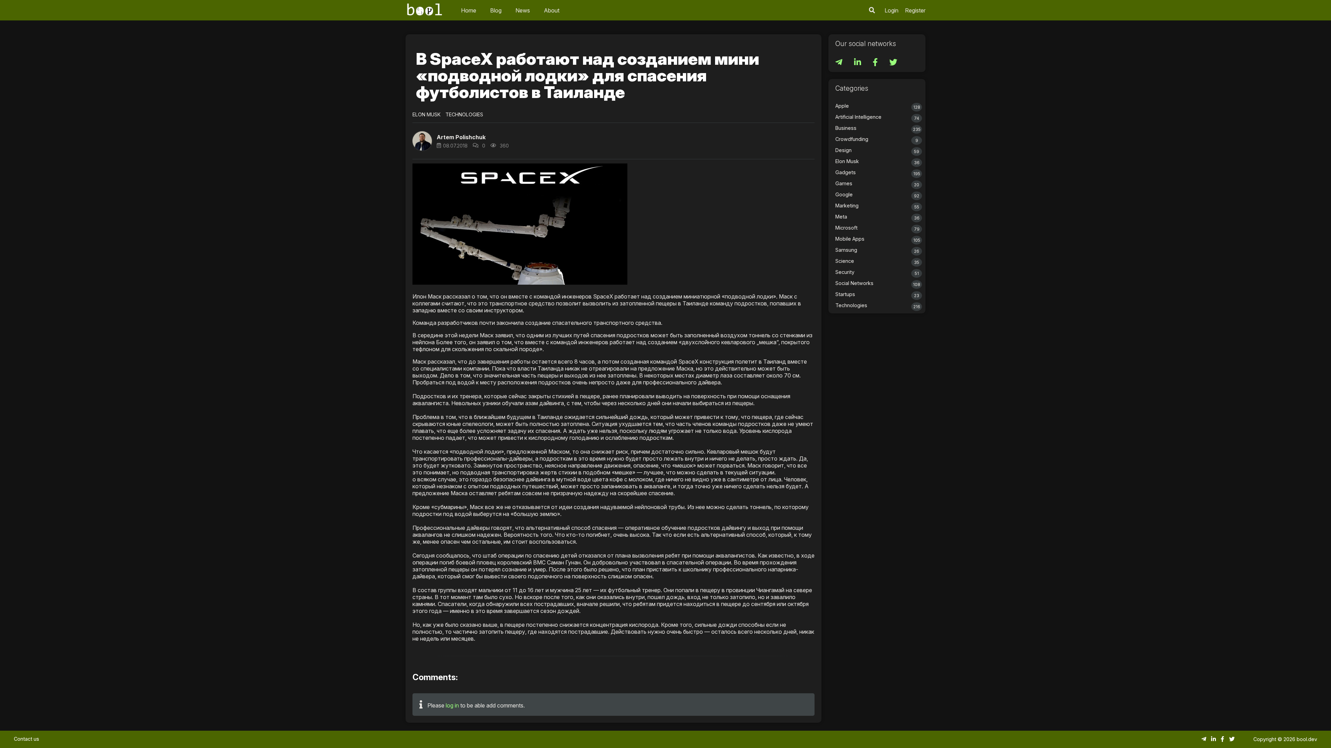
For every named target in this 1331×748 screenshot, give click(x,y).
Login (891, 10)
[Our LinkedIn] (858, 63)
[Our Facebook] (876, 63)
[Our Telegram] (839, 63)
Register (915, 10)
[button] (872, 10)
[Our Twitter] (893, 63)
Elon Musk (426, 114)
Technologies (464, 114)
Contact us (26, 739)
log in (452, 705)
